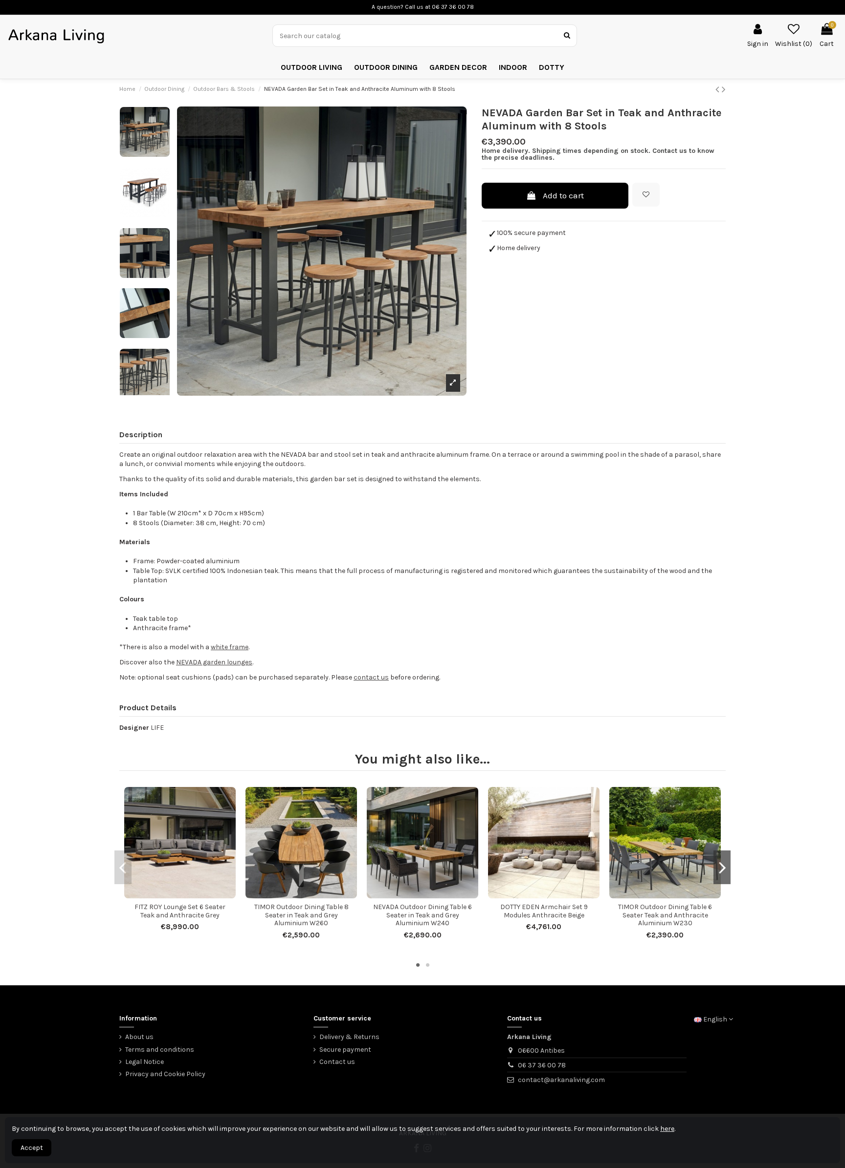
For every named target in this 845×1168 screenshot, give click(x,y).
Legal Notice (144, 1062)
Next (722, 867)
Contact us (337, 1062)
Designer (134, 727)
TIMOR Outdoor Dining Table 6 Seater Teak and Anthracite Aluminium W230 (665, 915)
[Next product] (724, 89)
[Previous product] (718, 89)
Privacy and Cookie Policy (165, 1074)
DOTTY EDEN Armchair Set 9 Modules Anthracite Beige (544, 911)
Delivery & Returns (349, 1037)
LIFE (157, 727)
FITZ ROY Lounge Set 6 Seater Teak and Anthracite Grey (179, 911)
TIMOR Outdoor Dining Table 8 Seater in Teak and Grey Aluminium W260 (301, 915)
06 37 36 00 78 (542, 1065)
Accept (32, 1148)
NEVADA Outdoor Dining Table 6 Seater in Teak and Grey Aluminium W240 (422, 915)
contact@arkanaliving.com (561, 1080)
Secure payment (345, 1049)
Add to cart (563, 195)
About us (139, 1037)
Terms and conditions (159, 1049)
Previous (123, 867)
